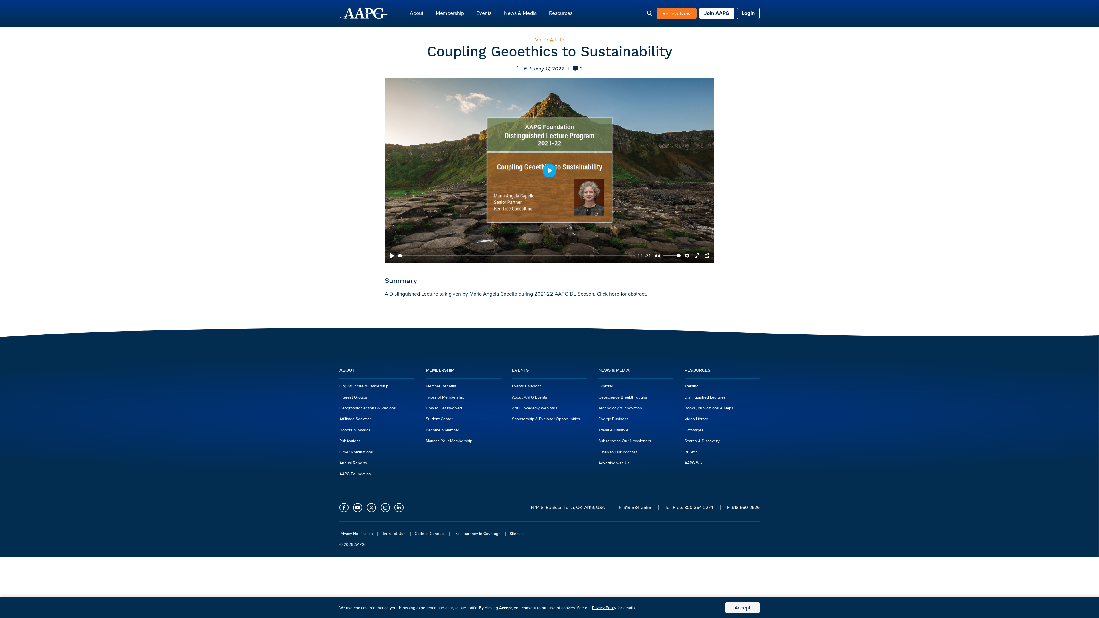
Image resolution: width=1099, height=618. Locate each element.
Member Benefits (441, 386)
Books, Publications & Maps (709, 408)
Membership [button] (450, 13)
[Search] (650, 13)
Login (748, 13)
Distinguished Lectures (705, 397)
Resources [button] (560, 13)
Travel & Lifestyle (613, 430)
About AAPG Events (529, 397)
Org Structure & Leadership (363, 386)
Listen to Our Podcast (617, 452)
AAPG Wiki (694, 463)
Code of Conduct (430, 534)
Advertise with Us (614, 463)
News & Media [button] (520, 13)
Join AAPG (716, 13)
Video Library (696, 419)
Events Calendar (526, 386)
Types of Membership (445, 397)
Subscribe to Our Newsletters (624, 441)
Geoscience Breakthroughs (622, 397)
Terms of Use (394, 534)
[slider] (516, 255)
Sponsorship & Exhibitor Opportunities (546, 419)
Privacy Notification (356, 534)
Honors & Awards (355, 430)
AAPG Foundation (355, 474)
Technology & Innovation (620, 408)
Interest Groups (353, 397)
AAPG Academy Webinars (534, 408)
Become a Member (442, 430)
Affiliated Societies (355, 419)
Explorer (605, 386)
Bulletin (691, 452)
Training (692, 386)
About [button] (416, 13)
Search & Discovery (702, 441)
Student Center (439, 419)
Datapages (694, 430)
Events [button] (484, 13)
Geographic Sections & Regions (367, 408)
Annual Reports (353, 463)
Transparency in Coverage (477, 534)
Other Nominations (356, 452)
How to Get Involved (444, 408)
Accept (742, 607)
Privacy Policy (604, 608)
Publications (350, 441)
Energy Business (613, 419)
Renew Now (677, 13)
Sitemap (517, 534)
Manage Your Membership (449, 441)
